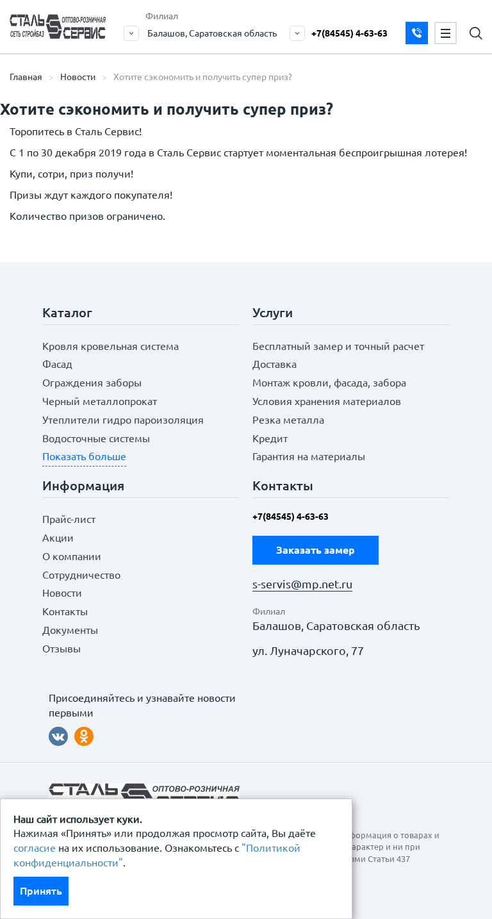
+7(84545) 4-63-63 (349, 33)
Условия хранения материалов (326, 401)
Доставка (274, 364)
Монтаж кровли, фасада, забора (329, 382)
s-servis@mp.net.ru (302, 584)
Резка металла (288, 420)
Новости (77, 77)
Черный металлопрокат (99, 401)
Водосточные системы (96, 438)
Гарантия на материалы (308, 456)
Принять (41, 891)
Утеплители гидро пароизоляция (123, 420)
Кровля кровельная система (110, 346)
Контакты (65, 611)
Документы (70, 630)
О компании (71, 556)
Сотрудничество (81, 575)
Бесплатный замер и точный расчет (338, 346)
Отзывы (61, 648)
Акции (58, 537)
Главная (26, 77)
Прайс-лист (68, 519)
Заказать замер (417, 33)
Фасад (57, 364)
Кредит (270, 438)
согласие (34, 848)
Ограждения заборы (92, 382)
